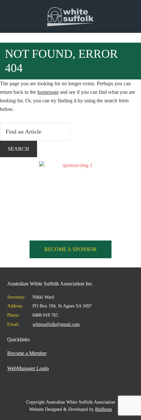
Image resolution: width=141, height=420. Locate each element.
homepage (48, 92)
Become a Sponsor (70, 249)
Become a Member (27, 353)
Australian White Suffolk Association (70, 16)
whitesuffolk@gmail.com (56, 324)
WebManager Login (28, 368)
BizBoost (103, 409)
